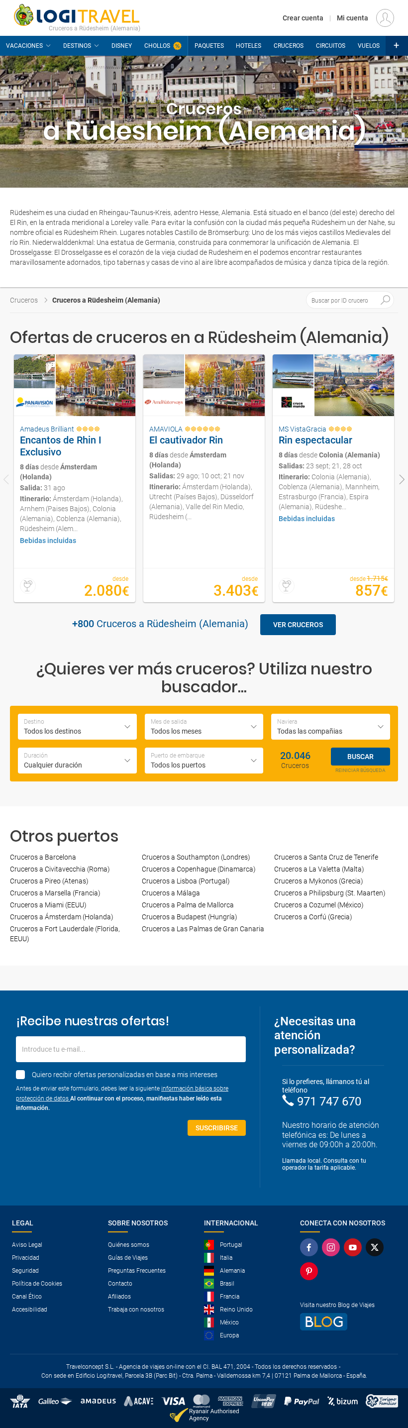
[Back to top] (383, 1368)
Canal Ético (27, 1296)
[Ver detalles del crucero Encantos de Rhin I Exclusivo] (74, 478)
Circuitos (330, 45)
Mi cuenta (352, 18)
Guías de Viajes (128, 1257)
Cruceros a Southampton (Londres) (196, 857)
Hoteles (248, 45)
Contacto (120, 1283)
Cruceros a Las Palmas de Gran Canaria (203, 929)
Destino (34, 721)
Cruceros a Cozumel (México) (319, 905)
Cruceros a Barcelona (43, 857)
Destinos (77, 45)
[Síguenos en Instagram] (331, 1247)
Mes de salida (169, 721)
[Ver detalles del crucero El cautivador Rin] (204, 478)
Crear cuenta (303, 18)
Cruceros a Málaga (171, 893)
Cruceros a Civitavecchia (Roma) (60, 869)
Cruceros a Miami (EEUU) (48, 905)
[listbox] (77, 760)
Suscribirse (217, 1128)
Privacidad (25, 1257)
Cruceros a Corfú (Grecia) (313, 917)
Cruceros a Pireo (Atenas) (49, 881)
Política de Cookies (37, 1283)
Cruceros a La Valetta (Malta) (319, 869)
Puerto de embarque (177, 755)
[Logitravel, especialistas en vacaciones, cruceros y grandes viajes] (77, 15)
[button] (397, 46)
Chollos (157, 45)
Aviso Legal (27, 1244)
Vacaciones (24, 45)
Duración (36, 755)
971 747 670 (329, 1101)
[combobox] (77, 727)
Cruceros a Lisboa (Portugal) (186, 881)
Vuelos (369, 45)
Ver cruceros (298, 625)
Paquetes (209, 45)
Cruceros (289, 45)
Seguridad (25, 1270)
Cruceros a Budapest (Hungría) (189, 917)
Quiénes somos (128, 1244)
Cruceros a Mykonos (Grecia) (318, 881)
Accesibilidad (29, 1309)
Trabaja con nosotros (136, 1309)
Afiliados (119, 1296)
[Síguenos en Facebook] (309, 1247)
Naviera (287, 721)
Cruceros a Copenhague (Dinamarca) (199, 869)
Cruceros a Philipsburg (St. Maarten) (330, 893)
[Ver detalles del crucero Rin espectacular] (333, 478)
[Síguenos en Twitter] (375, 1247)
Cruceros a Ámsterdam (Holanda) (61, 917)
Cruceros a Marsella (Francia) (55, 893)
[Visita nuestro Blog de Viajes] (344, 1321)
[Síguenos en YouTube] (353, 1247)
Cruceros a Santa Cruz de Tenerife (326, 857)
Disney (121, 45)
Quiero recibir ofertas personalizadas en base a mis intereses (124, 1075)
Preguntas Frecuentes (137, 1270)
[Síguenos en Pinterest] (309, 1271)
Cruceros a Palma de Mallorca (188, 905)
